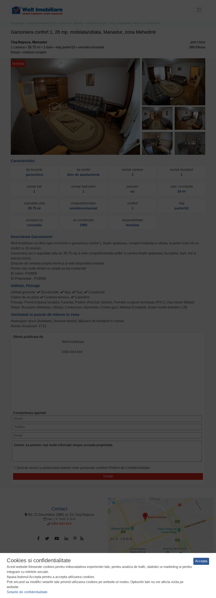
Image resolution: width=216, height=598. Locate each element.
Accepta (201, 561)
